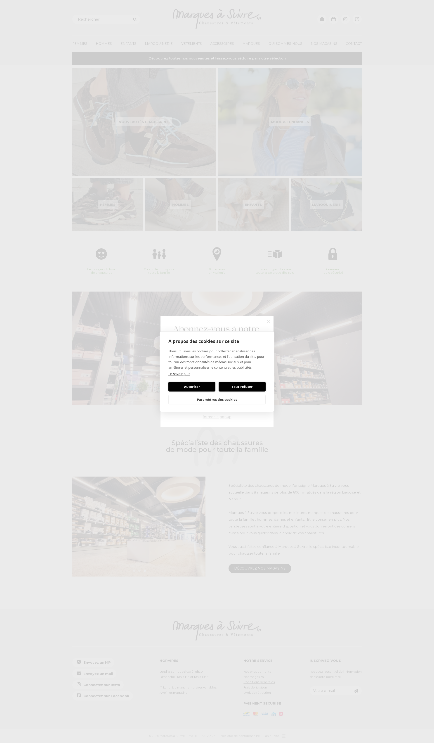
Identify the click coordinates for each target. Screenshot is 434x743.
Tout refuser (242, 386)
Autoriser (192, 386)
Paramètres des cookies (217, 399)
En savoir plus (179, 373)
